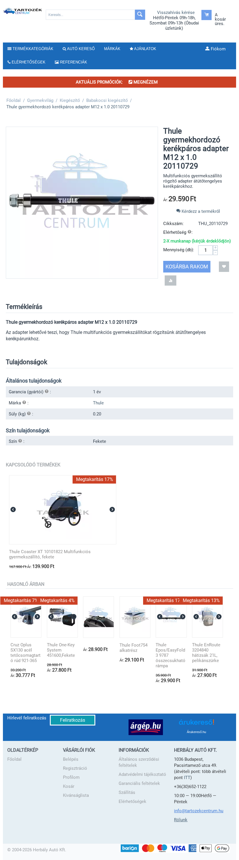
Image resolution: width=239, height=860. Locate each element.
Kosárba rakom (187, 266)
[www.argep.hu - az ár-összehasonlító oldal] (146, 727)
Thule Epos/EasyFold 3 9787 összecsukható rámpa (170, 655)
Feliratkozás (72, 720)
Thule (98, 403)
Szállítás (127, 792)
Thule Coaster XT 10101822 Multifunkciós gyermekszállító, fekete (50, 554)
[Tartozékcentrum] (23, 10)
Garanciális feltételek (139, 783)
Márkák (112, 49)
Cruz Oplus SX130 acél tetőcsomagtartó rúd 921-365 (25, 652)
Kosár (68, 786)
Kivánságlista (76, 795)
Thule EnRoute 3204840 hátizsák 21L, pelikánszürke (206, 652)
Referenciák (73, 62)
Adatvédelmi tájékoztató (142, 774)
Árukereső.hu (196, 732)
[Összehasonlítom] (170, 280)
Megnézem (145, 82)
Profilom (71, 777)
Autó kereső (80, 49)
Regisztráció (75, 768)
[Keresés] (140, 15)
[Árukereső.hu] (196, 724)
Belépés (70, 759)
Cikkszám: (173, 223)
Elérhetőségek (132, 801)
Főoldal (14, 759)
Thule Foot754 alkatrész (133, 648)
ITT (187, 777)
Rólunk (180, 819)
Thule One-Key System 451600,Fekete (61, 650)
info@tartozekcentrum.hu (198, 810)
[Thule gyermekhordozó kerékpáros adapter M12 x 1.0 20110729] (82, 202)
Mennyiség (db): (178, 249)
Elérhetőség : (178, 232)
